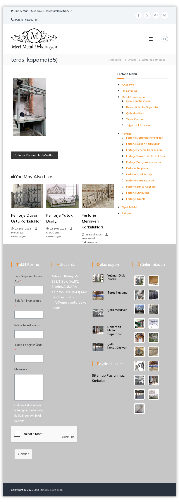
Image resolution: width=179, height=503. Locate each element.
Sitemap (99, 375)
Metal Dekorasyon (133, 97)
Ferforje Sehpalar (137, 168)
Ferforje (126, 133)
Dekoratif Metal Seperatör (142, 107)
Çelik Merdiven (135, 113)
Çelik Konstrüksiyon (138, 101)
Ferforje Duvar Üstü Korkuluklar (145, 156)
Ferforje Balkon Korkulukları (143, 143)
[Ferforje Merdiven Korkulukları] (98, 196)
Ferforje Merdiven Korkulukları (92, 221)
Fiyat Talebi (129, 207)
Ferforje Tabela (136, 198)
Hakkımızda (129, 90)
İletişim (126, 213)
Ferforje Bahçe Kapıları (140, 186)
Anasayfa (128, 84)
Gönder (23, 454)
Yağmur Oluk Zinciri (138, 125)
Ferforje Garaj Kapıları (140, 180)
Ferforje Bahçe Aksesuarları (143, 162)
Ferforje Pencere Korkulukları (144, 149)
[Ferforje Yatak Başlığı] (62, 196)
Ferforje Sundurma (138, 192)
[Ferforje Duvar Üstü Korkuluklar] (27, 196)
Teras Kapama (135, 119)
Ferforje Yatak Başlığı (139, 174)
